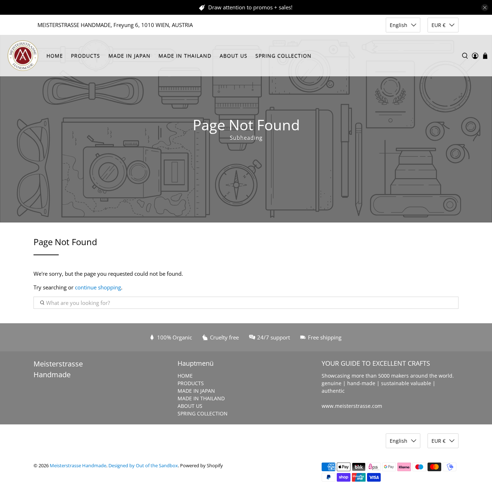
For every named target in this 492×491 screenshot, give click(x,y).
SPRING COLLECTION (283, 55)
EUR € (438, 25)
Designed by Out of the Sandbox (143, 466)
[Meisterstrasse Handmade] (23, 55)
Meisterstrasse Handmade (78, 466)
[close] (484, 7)
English (398, 25)
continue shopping (98, 287)
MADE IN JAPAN (129, 55)
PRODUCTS (85, 55)
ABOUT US (233, 55)
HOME (54, 55)
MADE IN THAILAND (184, 55)
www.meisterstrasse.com (352, 405)
